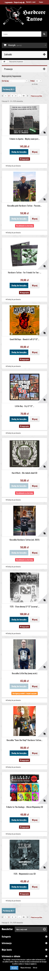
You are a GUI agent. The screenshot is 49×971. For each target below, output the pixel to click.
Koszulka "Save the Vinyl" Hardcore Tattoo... (24, 740)
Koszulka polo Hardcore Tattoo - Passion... (24, 205)
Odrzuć (35, 967)
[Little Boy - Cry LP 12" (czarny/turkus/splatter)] (24, 387)
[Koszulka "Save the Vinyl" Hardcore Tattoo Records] (24, 721)
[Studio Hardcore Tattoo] (24, 15)
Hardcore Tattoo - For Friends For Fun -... (24, 272)
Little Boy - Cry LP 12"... (24, 406)
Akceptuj (14, 968)
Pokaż (32, 81)
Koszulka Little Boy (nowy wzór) (24, 673)
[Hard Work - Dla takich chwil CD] (24, 454)
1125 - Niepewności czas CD (25, 873)
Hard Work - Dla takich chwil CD (24, 472)
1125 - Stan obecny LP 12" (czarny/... (24, 606)
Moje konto (7, 949)
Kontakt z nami (30, 2)
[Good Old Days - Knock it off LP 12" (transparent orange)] (24, 320)
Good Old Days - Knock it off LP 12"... (24, 339)
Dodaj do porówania (14, 166)
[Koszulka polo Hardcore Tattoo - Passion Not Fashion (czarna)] (24, 187)
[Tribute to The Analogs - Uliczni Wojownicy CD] (24, 788)
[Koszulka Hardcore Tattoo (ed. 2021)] (24, 521)
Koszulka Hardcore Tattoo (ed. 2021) (24, 539)
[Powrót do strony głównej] (4, 61)
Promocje (8, 69)
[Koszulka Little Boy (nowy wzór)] (24, 654)
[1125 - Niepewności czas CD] (24, 855)
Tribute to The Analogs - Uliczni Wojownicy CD (24, 807)
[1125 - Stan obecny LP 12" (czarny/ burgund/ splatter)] (24, 587)
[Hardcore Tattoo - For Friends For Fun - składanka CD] (24, 253)
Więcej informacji (25, 967)
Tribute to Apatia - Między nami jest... (24, 138)
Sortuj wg (5, 81)
